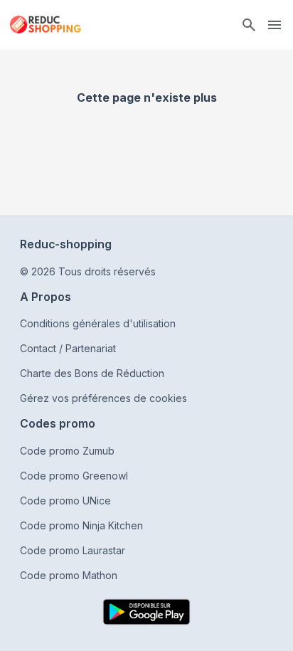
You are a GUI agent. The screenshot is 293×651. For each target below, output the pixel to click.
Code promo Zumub (67, 451)
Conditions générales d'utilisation (98, 323)
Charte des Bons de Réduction (92, 373)
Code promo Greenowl (74, 476)
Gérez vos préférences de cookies (103, 398)
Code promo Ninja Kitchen (81, 525)
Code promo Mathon (68, 575)
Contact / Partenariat (68, 348)
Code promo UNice (65, 500)
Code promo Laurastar (72, 550)
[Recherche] (249, 25)
